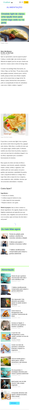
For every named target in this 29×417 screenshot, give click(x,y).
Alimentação (14, 7)
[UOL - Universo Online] (12, 2)
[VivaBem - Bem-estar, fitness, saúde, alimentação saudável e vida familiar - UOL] (7, 2)
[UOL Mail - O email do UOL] (20, 2)
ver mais (13, 403)
